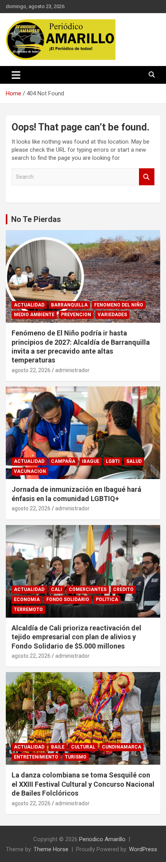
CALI (56, 589)
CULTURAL (83, 747)
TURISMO (75, 757)
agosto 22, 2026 (31, 370)
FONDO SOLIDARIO (67, 599)
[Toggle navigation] (16, 75)
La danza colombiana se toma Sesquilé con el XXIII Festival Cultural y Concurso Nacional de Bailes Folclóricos (83, 784)
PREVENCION (76, 314)
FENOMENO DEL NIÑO (118, 305)
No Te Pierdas (36, 219)
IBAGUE (90, 461)
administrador (72, 370)
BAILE (57, 747)
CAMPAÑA (63, 461)
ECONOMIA (27, 599)
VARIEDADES (112, 314)
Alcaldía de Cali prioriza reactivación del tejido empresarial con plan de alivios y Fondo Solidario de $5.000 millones (76, 637)
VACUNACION (30, 471)
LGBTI (113, 461)
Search (146, 177)
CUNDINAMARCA (121, 747)
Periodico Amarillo (102, 839)
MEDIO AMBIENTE (34, 314)
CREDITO (123, 589)
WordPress (143, 849)
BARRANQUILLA (69, 305)
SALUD (134, 461)
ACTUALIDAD (29, 305)
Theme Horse (51, 849)
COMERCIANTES (88, 589)
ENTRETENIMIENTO (36, 757)
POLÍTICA (107, 599)
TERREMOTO (28, 609)
